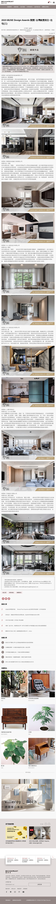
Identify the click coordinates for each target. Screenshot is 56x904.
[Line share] (6, 598)
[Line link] (11, 892)
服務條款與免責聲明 (17, 900)
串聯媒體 (25, 888)
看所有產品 (28, 772)
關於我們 (8, 888)
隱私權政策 (8, 900)
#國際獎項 (19, 592)
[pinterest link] (19, 892)
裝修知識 (16, 6)
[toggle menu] (53, 2)
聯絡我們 (19, 888)
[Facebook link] (6, 892)
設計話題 (22, 6)
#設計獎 (4, 592)
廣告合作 (13, 888)
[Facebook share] (3, 598)
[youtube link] (23, 892)
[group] (16, 834)
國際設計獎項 (45, 6)
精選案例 (9, 6)
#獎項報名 (11, 592)
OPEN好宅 (29, 6)
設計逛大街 (37, 6)
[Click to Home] (7, 2)
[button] (46, 824)
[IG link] (15, 892)
